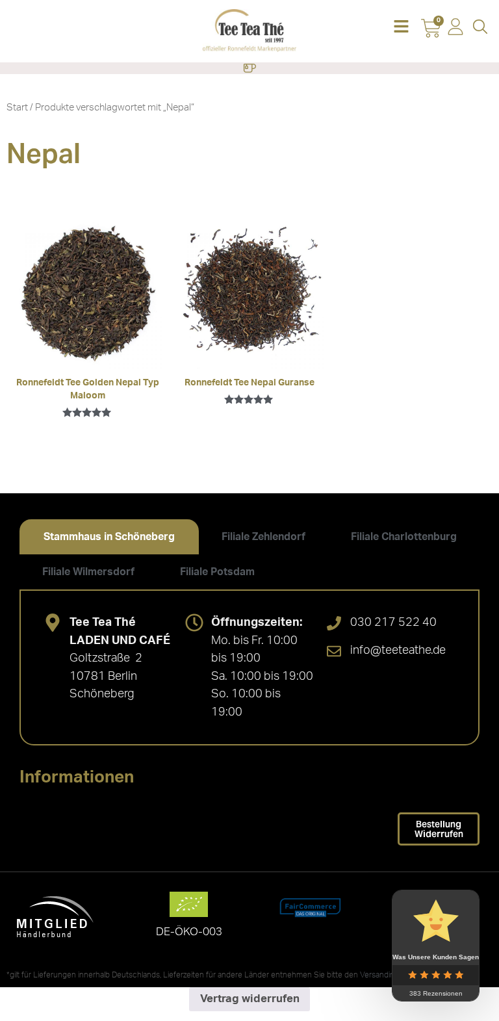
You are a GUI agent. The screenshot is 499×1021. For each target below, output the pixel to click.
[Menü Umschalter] (249, 68)
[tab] (109, 536)
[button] (400, 27)
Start (17, 107)
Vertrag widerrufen (250, 998)
